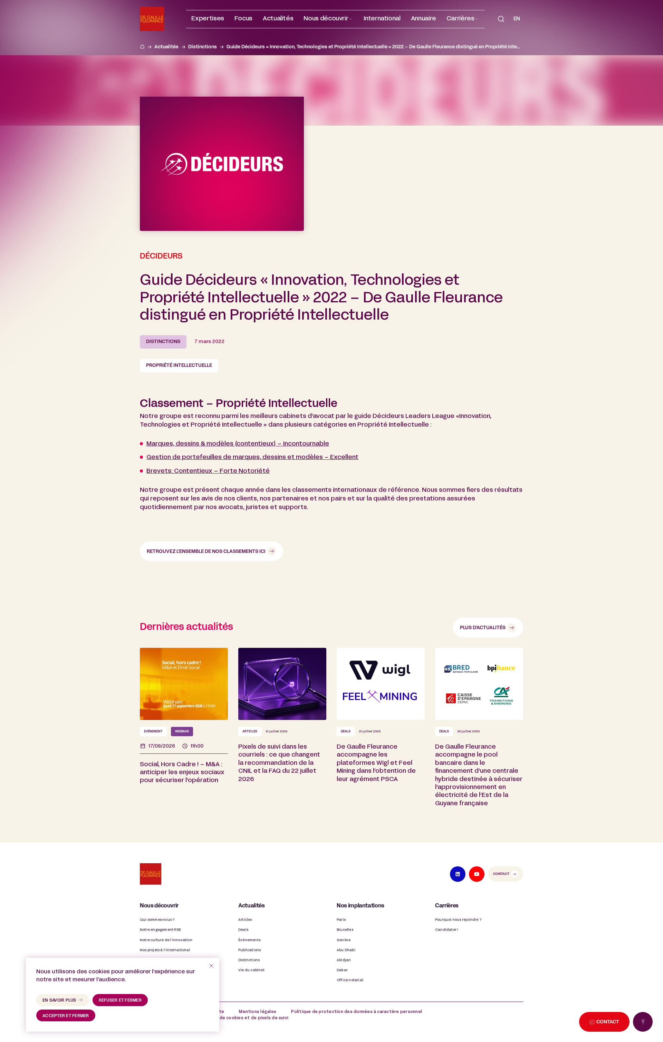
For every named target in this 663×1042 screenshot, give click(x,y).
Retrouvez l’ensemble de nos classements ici (206, 551)
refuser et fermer (120, 1000)
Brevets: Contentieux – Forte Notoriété (208, 471)
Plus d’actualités (483, 628)
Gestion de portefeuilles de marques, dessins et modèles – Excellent (252, 457)
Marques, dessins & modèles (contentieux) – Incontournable (237, 444)
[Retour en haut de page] (643, 1022)
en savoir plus (59, 1000)
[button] (328, 19)
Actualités (166, 47)
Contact (501, 874)
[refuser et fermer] (211, 965)
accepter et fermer (65, 1016)
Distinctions (202, 47)
